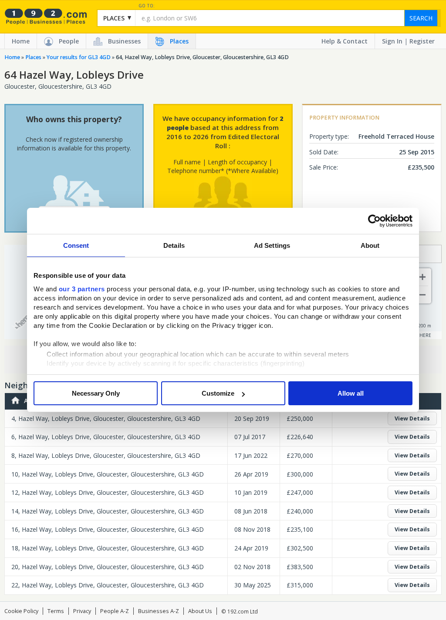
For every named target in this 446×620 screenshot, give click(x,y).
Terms (55, 611)
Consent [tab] (76, 245)
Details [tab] (174, 245)
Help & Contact (344, 41)
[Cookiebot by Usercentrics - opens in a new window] (374, 220)
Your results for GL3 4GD (79, 57)
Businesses (124, 41)
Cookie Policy (21, 611)
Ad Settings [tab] (272, 245)
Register (422, 41)
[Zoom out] (422, 294)
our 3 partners (82, 289)
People (69, 41)
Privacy (82, 611)
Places (179, 41)
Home (21, 41)
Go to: (147, 6)
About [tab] (370, 245)
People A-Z (114, 611)
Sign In (392, 41)
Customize (218, 393)
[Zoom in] (422, 277)
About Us (200, 611)
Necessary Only (96, 393)
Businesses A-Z (158, 611)
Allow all (351, 393)
